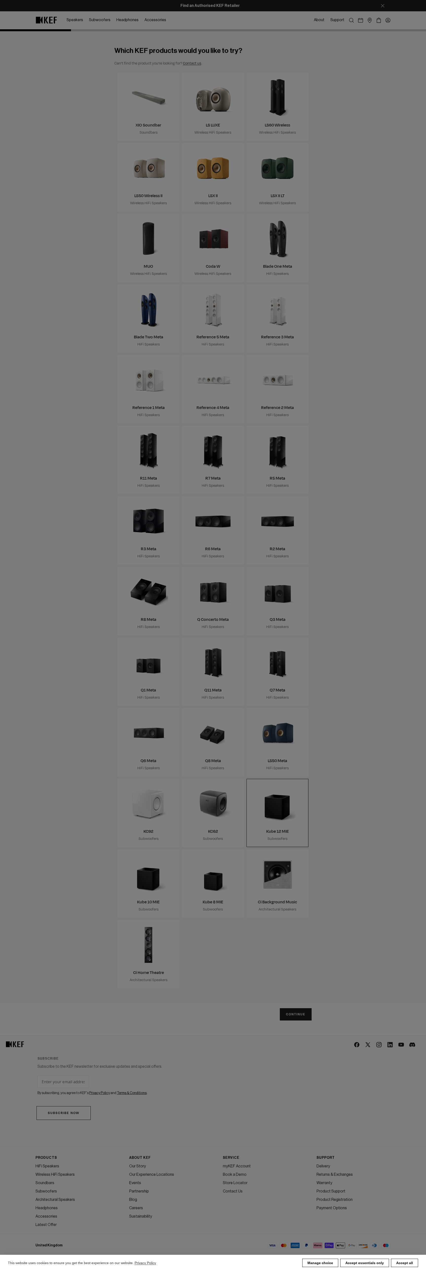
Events (135, 1183)
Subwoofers (46, 1191)
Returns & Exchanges (335, 1175)
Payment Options (332, 1208)
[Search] (351, 20)
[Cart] (378, 20)
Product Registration (335, 1200)
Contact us (192, 63)
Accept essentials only (364, 1263)
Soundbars (45, 1183)
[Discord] (412, 1045)
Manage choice (320, 1263)
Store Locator (235, 1183)
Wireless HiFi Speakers (55, 1175)
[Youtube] (401, 1045)
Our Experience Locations (151, 1175)
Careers (136, 1208)
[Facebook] (357, 1045)
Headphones (47, 1208)
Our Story (137, 1166)
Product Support (331, 1191)
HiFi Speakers (47, 1166)
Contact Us (233, 1191)
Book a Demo (235, 1175)
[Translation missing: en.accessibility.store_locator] (369, 20)
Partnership (139, 1191)
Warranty (324, 1183)
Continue (295, 1014)
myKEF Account (237, 1166)
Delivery (323, 1166)
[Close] (383, 6)
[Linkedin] (390, 1045)
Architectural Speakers (55, 1200)
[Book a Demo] (360, 20)
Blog (133, 1200)
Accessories (46, 1216)
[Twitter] (368, 1045)
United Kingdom (49, 1245)
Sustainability (140, 1216)
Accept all (404, 1263)
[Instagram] (379, 1045)
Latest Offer (46, 1225)
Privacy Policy (145, 1263)
